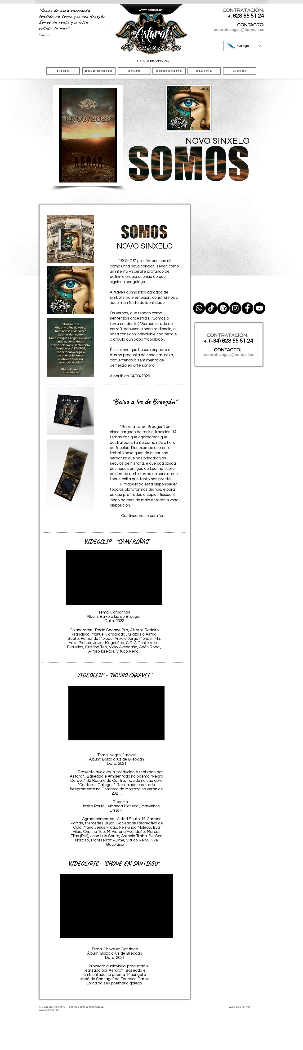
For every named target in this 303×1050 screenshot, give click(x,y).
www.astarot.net (239, 1006)
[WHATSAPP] (199, 308)
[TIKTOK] (211, 308)
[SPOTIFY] (223, 308)
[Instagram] (235, 308)
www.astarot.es (150, 9)
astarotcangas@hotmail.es (239, 29)
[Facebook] (247, 308)
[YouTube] (259, 308)
